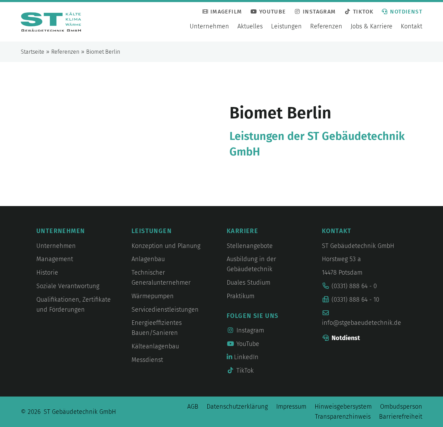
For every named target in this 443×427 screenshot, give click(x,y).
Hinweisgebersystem (343, 406)
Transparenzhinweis (343, 416)
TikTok (362, 11)
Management (54, 259)
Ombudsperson (401, 406)
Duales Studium (248, 282)
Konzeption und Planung (166, 246)
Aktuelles (250, 26)
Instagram (318, 11)
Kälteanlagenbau (155, 346)
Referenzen (326, 26)
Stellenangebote (250, 246)
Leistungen (286, 26)
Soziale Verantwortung (67, 286)
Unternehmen (209, 26)
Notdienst (406, 11)
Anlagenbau (148, 259)
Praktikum (240, 296)
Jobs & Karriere (371, 26)
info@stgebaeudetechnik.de (361, 323)
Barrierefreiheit (400, 416)
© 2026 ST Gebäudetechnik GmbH (68, 412)
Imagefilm (225, 11)
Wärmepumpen (153, 296)
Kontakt (411, 26)
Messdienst (147, 360)
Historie (47, 272)
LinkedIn (245, 357)
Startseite (32, 51)
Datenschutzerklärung (237, 406)
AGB (192, 406)
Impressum (291, 406)
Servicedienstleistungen (165, 309)
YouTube (271, 11)
